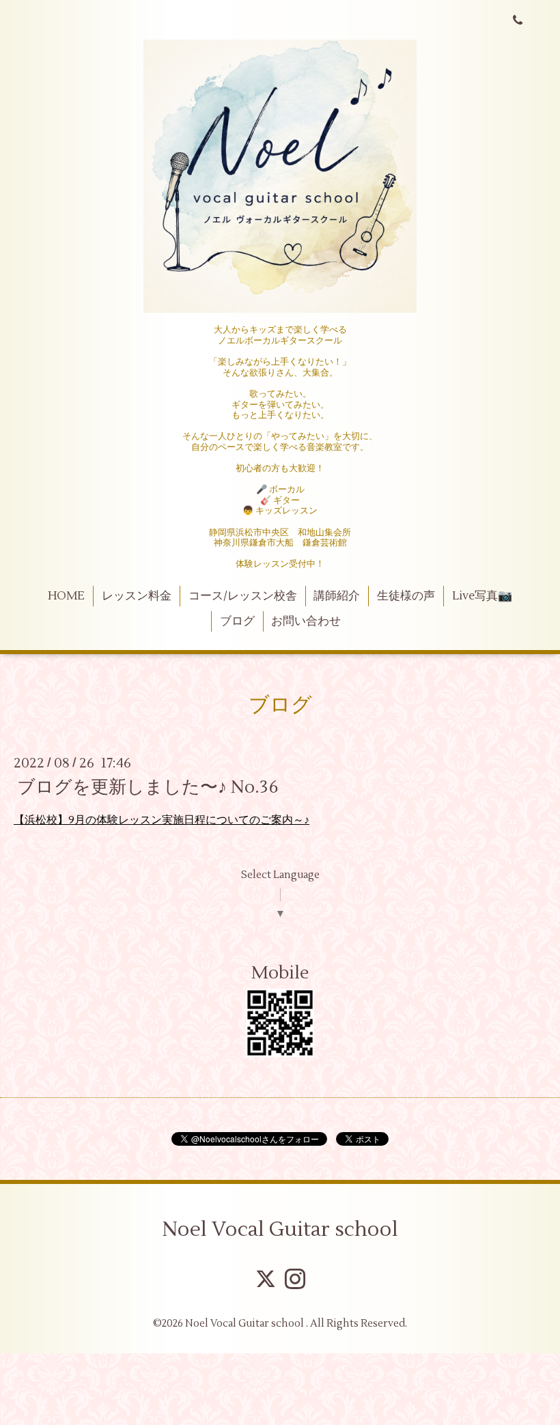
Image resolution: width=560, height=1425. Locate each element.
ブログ (237, 621)
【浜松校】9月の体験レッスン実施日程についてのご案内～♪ (161, 820)
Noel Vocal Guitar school (280, 1229)
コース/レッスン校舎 (242, 596)
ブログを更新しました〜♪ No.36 (148, 787)
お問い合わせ (306, 621)
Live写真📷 (482, 596)
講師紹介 (336, 596)
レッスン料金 (136, 596)
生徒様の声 (406, 596)
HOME (66, 596)
